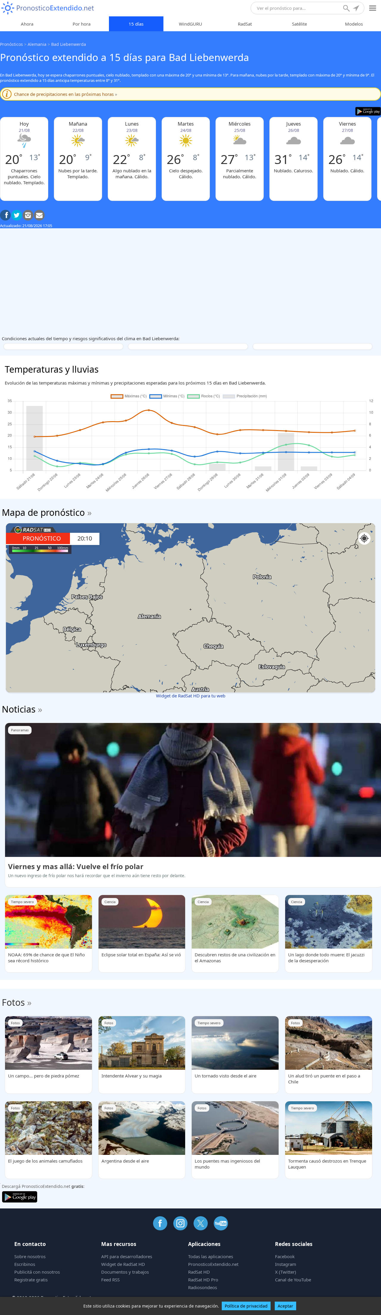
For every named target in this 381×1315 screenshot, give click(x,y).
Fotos (13, 1002)
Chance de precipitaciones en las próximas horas (65, 94)
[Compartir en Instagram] (28, 215)
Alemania (37, 44)
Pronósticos (11, 44)
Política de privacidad (246, 1306)
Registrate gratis (31, 1280)
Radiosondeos (202, 1287)
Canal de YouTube (293, 1280)
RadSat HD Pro (203, 1280)
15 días (136, 24)
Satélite (299, 24)
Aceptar (285, 1306)
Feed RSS (110, 1280)
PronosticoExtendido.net (213, 1264)
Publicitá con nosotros (37, 1272)
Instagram (285, 1264)
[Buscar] (347, 9)
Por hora (81, 24)
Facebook (285, 1256)
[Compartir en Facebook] (5, 215)
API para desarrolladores (126, 1256)
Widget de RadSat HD (123, 1264)
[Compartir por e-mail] (39, 215)
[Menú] (373, 8)
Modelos (354, 24)
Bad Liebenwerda (68, 44)
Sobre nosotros (30, 1256)
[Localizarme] (356, 9)
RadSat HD (199, 1272)
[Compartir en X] (16, 215)
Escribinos (24, 1264)
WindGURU (190, 24)
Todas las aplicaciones (210, 1256)
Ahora (27, 24)
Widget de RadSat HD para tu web (190, 696)
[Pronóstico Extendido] (47, 8)
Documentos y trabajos (125, 1272)
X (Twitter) (285, 1272)
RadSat (245, 24)
